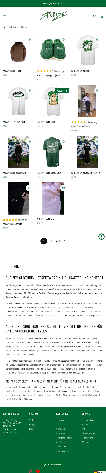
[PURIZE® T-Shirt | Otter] (53, 101)
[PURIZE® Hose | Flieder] (53, 198)
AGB (57, 424)
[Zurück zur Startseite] (4, 27)
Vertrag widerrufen (63, 451)
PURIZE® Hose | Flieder (46, 219)
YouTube (32, 420)
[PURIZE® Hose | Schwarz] (19, 198)
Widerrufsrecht (61, 433)
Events (31, 428)
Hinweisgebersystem (90, 433)
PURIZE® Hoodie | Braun (12, 70)
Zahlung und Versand (64, 437)
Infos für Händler (88, 437)
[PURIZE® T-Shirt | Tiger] (87, 50)
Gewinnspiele (61, 446)
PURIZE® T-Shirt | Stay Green (14, 121)
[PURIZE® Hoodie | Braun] (19, 50)
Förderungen (87, 442)
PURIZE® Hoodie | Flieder (81, 126)
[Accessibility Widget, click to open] (101, 236)
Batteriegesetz (61, 442)
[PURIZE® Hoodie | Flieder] (87, 101)
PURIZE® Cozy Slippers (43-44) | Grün (51, 75)
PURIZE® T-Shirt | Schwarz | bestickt (85, 172)
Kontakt (85, 424)
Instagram (33, 424)
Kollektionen (13, 27)
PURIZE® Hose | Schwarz (12, 223)
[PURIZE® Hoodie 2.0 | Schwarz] (19, 152)
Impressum (60, 420)
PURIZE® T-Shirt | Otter (46, 121)
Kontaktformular (10, 432)
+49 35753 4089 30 (12, 425)
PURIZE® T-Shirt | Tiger (80, 70)
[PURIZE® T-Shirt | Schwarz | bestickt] (87, 152)
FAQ (83, 428)
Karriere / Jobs (88, 420)
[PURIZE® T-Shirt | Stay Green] (19, 101)
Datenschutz (60, 428)
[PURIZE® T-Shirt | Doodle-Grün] (53, 152)
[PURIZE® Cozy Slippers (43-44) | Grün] (53, 50)
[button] (100, 472)
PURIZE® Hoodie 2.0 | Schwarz (14, 172)
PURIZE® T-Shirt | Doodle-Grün (49, 172)
